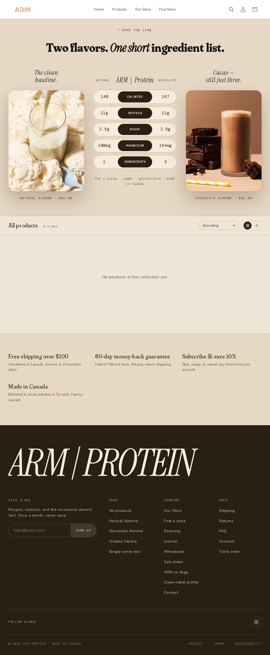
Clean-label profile (181, 582)
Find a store (175, 520)
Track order (229, 551)
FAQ (223, 531)
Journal (170, 541)
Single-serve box (124, 551)
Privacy (196, 643)
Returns (226, 520)
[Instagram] (256, 622)
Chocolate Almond (126, 531)
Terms (219, 643)
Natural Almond (123, 520)
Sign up (83, 530)
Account (226, 541)
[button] (231, 9)
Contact (171, 592)
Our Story (173, 510)
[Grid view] (248, 226)
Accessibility (248, 643)
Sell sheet (173, 561)
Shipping (227, 510)
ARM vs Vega (176, 572)
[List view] (257, 226)
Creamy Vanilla (123, 541)
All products (120, 510)
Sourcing (172, 531)
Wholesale (174, 551)
